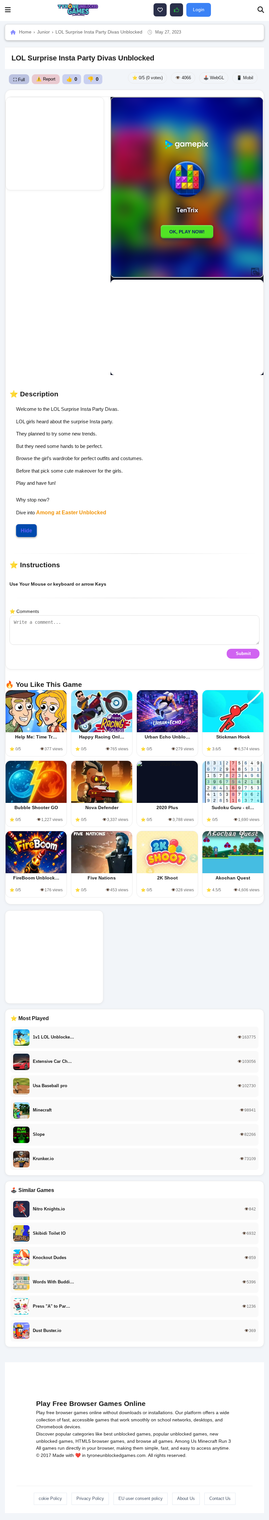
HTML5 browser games (99, 1441)
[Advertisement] (54, 144)
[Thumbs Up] (176, 9)
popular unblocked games (180, 1434)
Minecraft (207, 1441)
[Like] (160, 9)
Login (198, 9)
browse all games (154, 1441)
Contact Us (220, 1498)
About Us (186, 1498)
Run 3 (224, 1441)
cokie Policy (50, 1498)
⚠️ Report (45, 79)
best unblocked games (127, 1434)
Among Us (186, 1441)
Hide (26, 530)
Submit (243, 653)
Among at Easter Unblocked (71, 512)
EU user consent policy (140, 1498)
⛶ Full (19, 79)
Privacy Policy (90, 1498)
